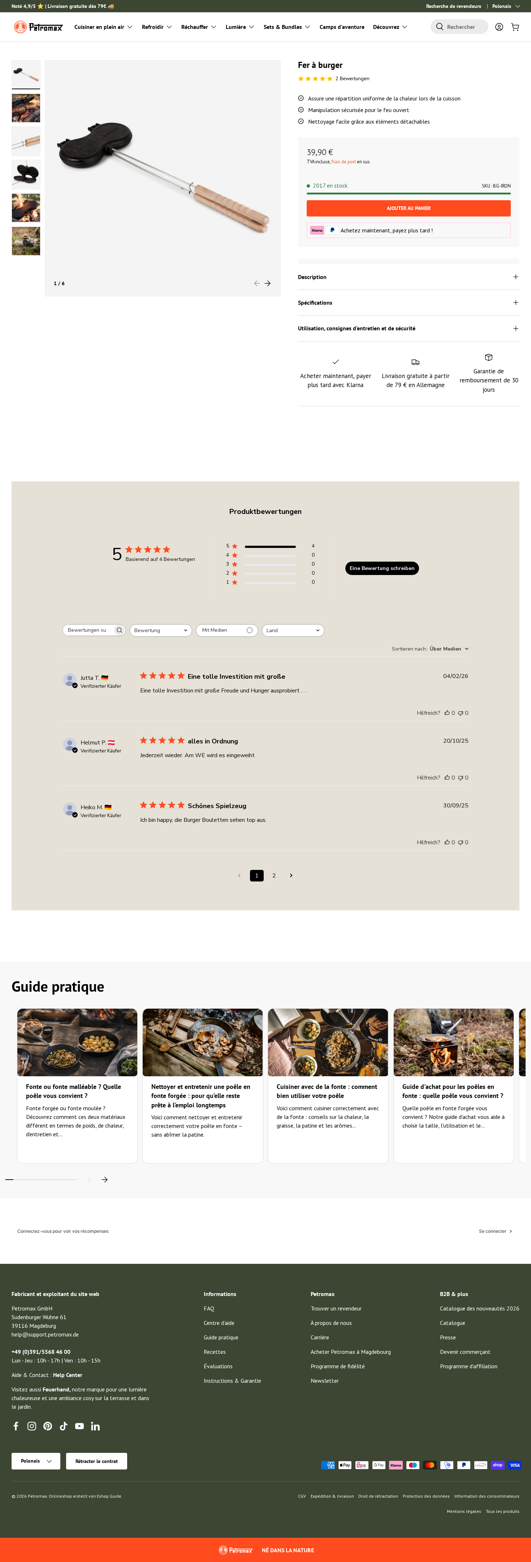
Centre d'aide (219, 1322)
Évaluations (218, 1366)
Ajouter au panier (409, 208)
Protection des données (426, 1496)
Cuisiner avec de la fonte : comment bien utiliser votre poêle (327, 1091)
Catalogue (452, 1322)
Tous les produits (502, 1511)
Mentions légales (464, 1511)
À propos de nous (331, 1322)
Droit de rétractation (378, 1496)
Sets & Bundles (283, 26)
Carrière (320, 1337)
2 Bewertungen (353, 78)
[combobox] (459, 26)
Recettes (215, 1351)
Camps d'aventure (342, 26)
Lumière (236, 26)
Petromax (37, 1496)
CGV (302, 1496)
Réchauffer (194, 26)
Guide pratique (221, 1337)
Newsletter (325, 1380)
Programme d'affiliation (468, 1366)
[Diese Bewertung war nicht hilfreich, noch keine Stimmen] (460, 713)
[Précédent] (90, 1179)
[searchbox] (88, 630)
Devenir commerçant (465, 1351)
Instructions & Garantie (232, 1380)
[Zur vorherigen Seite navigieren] (239, 875)
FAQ (209, 1308)
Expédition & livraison (332, 1496)
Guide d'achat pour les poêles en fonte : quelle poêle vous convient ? (452, 1091)
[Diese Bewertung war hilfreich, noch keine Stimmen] (447, 713)
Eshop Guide (109, 1496)
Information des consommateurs (486, 1496)
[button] (515, 27)
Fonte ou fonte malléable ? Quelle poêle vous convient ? (73, 1091)
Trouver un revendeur (336, 1308)
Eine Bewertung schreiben (382, 568)
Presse (448, 1337)
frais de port (344, 162)
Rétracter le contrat (96, 1461)
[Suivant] (104, 1179)
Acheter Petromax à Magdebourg (351, 1351)
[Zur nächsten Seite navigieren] (291, 875)
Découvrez (386, 26)
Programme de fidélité (338, 1366)
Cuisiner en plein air (99, 26)
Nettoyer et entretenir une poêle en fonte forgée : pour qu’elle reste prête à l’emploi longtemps (200, 1095)
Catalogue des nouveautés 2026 (479, 1308)
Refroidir (153, 26)
